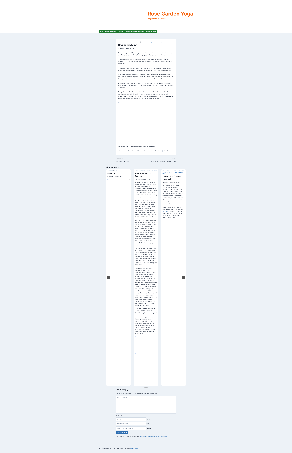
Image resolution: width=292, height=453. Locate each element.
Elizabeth (122, 48)
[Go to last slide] (108, 277)
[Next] (183, 277)
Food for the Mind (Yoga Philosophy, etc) (152, 42)
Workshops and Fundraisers (134, 31)
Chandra (111, 173)
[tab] (144, 387)
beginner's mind (148, 150)
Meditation (168, 42)
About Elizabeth (110, 31)
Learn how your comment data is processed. (154, 436)
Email (148, 423)
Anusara (165, 211)
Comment (119, 415)
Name (148, 419)
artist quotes (139, 150)
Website (148, 428)
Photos (116, 170)
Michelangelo (158, 150)
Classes (120, 31)
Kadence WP (134, 448)
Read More (111, 206)
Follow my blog (151, 31)
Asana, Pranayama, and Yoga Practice (129, 42)
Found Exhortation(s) (122, 160)
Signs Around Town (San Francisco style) (163, 160)
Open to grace (167, 150)
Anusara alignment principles (126, 150)
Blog (101, 31)
